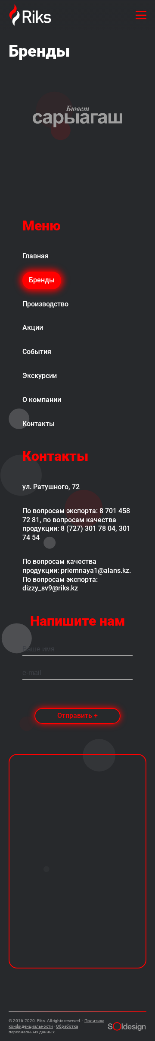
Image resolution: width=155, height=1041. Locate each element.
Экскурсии (39, 376)
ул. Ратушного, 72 (51, 487)
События (36, 352)
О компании (41, 400)
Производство (45, 304)
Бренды (42, 280)
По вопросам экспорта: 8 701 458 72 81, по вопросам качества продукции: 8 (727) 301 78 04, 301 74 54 (76, 524)
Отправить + (77, 715)
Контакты (38, 424)
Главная (35, 256)
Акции (32, 328)
